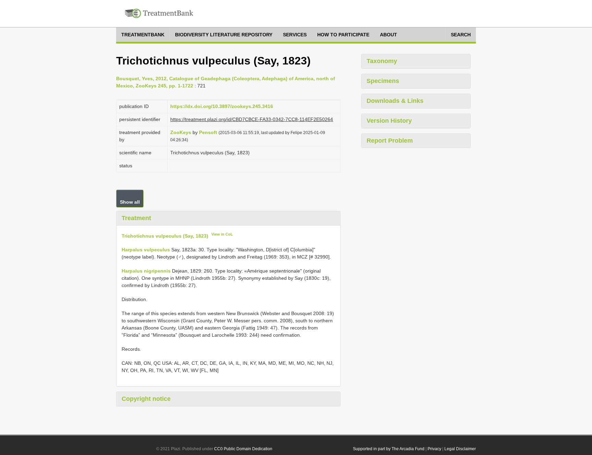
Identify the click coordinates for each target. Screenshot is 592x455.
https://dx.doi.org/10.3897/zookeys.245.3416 (221, 106)
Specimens (383, 80)
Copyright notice (146, 398)
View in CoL (222, 234)
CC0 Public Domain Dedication (243, 448)
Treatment (136, 218)
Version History (389, 120)
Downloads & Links (395, 100)
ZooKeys (180, 132)
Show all (130, 202)
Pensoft (208, 132)
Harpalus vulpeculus (146, 249)
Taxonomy (382, 61)
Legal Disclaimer (460, 448)
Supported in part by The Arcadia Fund (388, 448)
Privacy (434, 448)
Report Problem (390, 140)
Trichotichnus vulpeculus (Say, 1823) (165, 235)
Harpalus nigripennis (146, 271)
